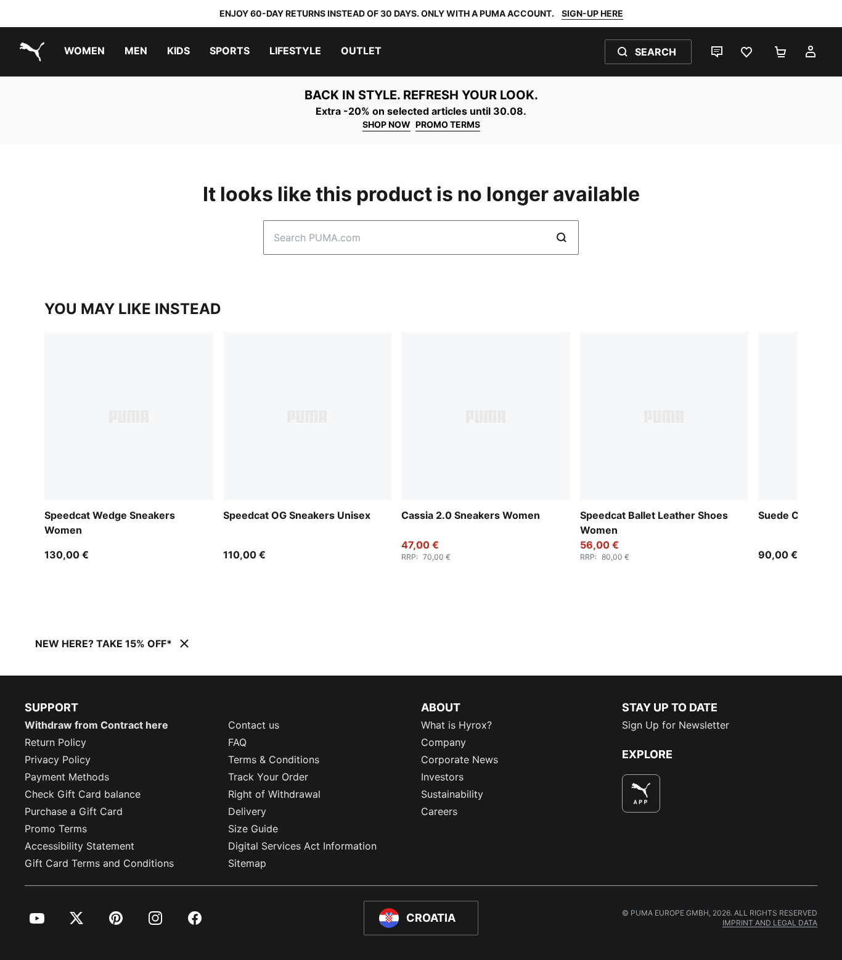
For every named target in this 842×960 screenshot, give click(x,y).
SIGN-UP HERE (592, 13)
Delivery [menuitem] (247, 811)
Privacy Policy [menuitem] (58, 759)
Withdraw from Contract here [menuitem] (96, 725)
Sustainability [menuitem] (452, 794)
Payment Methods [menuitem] (67, 777)
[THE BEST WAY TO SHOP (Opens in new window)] (641, 793)
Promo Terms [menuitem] (56, 828)
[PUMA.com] (29, 51)
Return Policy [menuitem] (55, 742)
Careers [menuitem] (439, 811)
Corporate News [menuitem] (459, 759)
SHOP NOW (386, 124)
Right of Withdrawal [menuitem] (274, 794)
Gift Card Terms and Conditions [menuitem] (99, 863)
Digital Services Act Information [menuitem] (302, 846)
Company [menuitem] (443, 742)
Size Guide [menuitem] (253, 828)
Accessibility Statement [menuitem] (79, 846)
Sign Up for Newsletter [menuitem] (675, 725)
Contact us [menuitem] (253, 725)
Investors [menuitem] (442, 777)
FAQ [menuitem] (237, 742)
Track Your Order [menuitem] (268, 777)
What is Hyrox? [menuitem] (456, 725)
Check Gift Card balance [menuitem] (83, 794)
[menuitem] (84, 52)
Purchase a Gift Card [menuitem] (74, 811)
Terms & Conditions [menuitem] (273, 759)
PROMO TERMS (447, 124)
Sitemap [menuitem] (247, 863)
